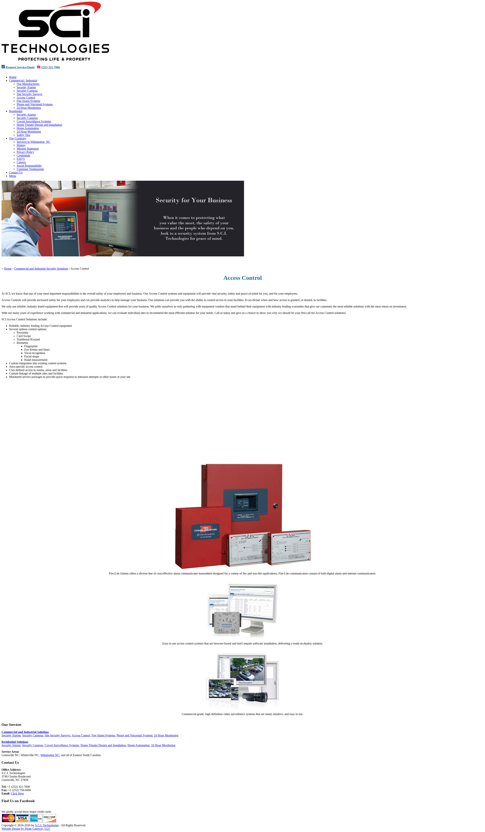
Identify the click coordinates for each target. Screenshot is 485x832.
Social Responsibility (29, 165)
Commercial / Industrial (23, 80)
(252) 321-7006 (50, 67)
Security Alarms (26, 87)
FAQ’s (21, 158)
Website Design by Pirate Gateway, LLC (26, 828)
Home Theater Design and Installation (39, 124)
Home (12, 77)
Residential (15, 111)
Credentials (23, 155)
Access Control (26, 97)
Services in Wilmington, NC (33, 141)
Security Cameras (27, 90)
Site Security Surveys (29, 94)
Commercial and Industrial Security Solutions (41, 268)
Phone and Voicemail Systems (35, 104)
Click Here (17, 793)
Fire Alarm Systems (28, 101)
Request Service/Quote (20, 67)
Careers (21, 162)
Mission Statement (28, 148)
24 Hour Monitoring (29, 107)
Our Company (17, 138)
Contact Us (16, 172)
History (21, 145)
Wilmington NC (49, 755)
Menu (12, 175)
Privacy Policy (25, 152)
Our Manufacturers (28, 84)
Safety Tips (23, 135)
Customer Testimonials (30, 169)
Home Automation (28, 128)
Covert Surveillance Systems (34, 121)
